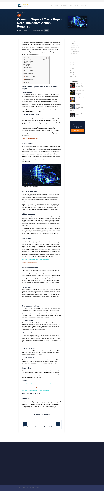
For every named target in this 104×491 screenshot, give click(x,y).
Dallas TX (72, 62)
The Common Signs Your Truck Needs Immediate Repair (36, 59)
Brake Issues (28, 71)
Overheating (26, 68)
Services (56, 5)
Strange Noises (29, 61)
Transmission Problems (29, 73)
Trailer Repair (73, 49)
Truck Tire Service (74, 53)
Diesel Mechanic (73, 43)
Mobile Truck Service (74, 51)
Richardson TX (73, 76)
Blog (71, 5)
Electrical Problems (30, 77)
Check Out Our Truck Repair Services (30, 138)
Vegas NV (72, 74)
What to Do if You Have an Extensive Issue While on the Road (35, 259)
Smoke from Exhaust (30, 76)
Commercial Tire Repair (75, 47)
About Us (76, 5)
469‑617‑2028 (75, 465)
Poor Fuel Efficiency (28, 65)
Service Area (64, 5)
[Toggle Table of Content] (47, 58)
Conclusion (26, 80)
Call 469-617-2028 (78, 130)
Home (50, 5)
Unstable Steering (30, 79)
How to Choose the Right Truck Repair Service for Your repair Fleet (37, 383)
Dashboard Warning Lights (31, 62)
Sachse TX (72, 64)
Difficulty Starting (28, 67)
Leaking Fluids (27, 64)
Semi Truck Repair (74, 45)
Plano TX (72, 60)
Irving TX (72, 66)
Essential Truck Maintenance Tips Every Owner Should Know (35, 387)
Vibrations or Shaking (28, 70)
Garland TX (72, 70)
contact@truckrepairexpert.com (79, 466)
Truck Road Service (74, 41)
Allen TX (72, 68)
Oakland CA (72, 72)
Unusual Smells (29, 74)
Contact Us (83, 5)
